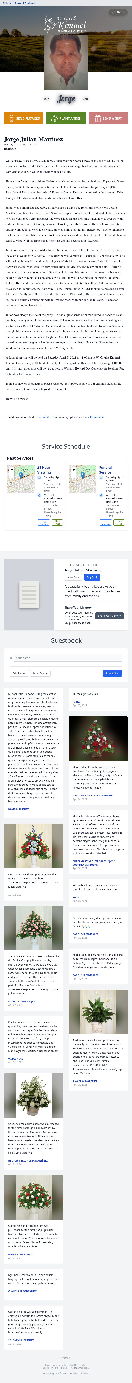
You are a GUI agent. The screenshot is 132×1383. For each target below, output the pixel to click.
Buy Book (92, 577)
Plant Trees (57, 522)
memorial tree (45, 417)
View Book (73, 577)
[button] (21, 475)
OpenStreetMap (69, 1373)
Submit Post (112, 673)
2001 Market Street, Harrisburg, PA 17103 (52, 510)
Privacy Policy (56, 1367)
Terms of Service (75, 1367)
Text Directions (44, 523)
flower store (97, 417)
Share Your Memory (109, 615)
